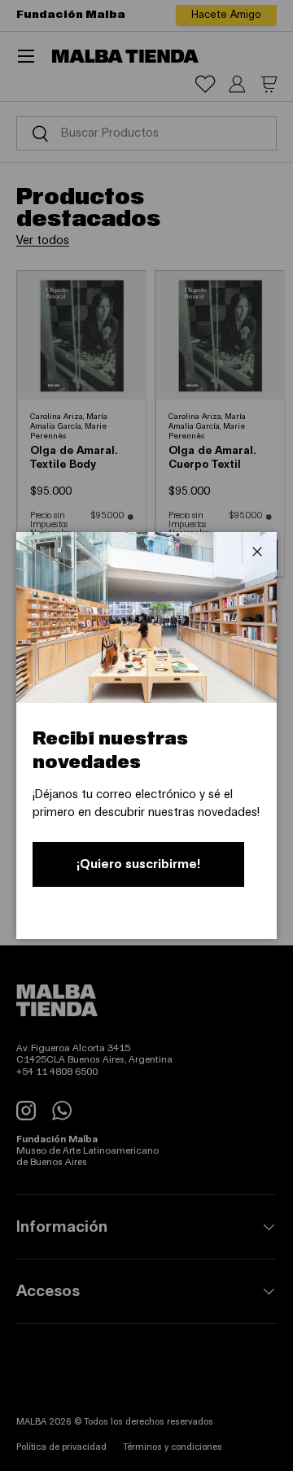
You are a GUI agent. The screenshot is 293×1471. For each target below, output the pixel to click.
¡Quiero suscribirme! (138, 864)
